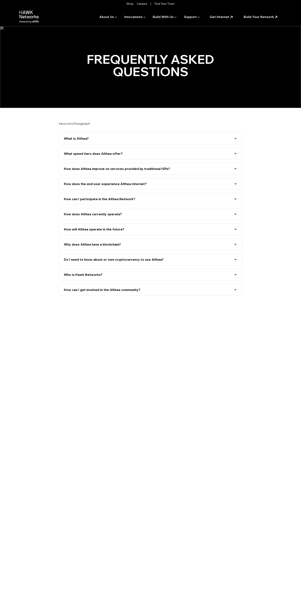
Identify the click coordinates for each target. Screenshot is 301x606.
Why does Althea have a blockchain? (92, 244)
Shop (130, 4)
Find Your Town (164, 4)
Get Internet (219, 17)
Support (190, 17)
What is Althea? (76, 138)
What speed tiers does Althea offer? (93, 154)
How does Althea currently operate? (93, 214)
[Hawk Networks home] (29, 17)
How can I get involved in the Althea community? (102, 290)
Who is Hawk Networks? (83, 275)
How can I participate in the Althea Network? (99, 199)
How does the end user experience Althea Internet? (105, 184)
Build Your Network (259, 17)
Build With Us (163, 17)
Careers (142, 4)
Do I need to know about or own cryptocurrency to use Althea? (114, 259)
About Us (106, 17)
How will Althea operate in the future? (94, 229)
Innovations (133, 17)
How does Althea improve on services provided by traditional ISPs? (117, 169)
